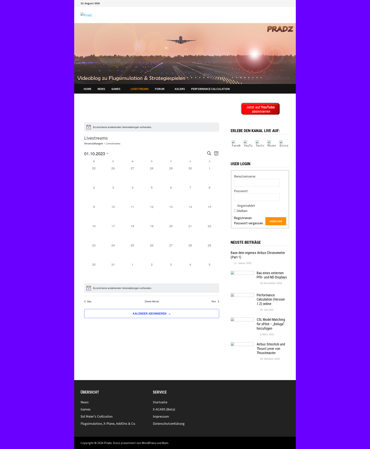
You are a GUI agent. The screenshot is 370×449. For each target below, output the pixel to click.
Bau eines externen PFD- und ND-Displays (272, 275)
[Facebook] (283, 3)
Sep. (89, 301)
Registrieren (243, 218)
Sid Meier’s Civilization (97, 416)
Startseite (160, 402)
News (101, 89)
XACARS (180, 89)
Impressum (161, 416)
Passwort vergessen (248, 223)
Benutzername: (245, 176)
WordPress (149, 443)
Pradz (108, 443)
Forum (159, 89)
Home (87, 89)
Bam (165, 443)
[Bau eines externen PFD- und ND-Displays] (242, 273)
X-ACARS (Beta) (164, 409)
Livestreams (140, 89)
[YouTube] (287, 3)
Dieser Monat (152, 301)
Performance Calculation (210, 89)
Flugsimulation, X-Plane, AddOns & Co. (108, 423)
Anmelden (275, 221)
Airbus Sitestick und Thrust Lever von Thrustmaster (271, 348)
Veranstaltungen (93, 143)
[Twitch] (260, 144)
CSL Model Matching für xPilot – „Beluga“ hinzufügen (271, 323)
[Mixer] (272, 144)
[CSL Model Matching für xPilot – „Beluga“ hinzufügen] (242, 320)
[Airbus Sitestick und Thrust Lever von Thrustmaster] (242, 345)
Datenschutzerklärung (169, 423)
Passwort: (241, 191)
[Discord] (284, 144)
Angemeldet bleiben (246, 208)
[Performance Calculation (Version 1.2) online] (242, 295)
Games (115, 89)
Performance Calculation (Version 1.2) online (271, 299)
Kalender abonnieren (149, 313)
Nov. (214, 301)
